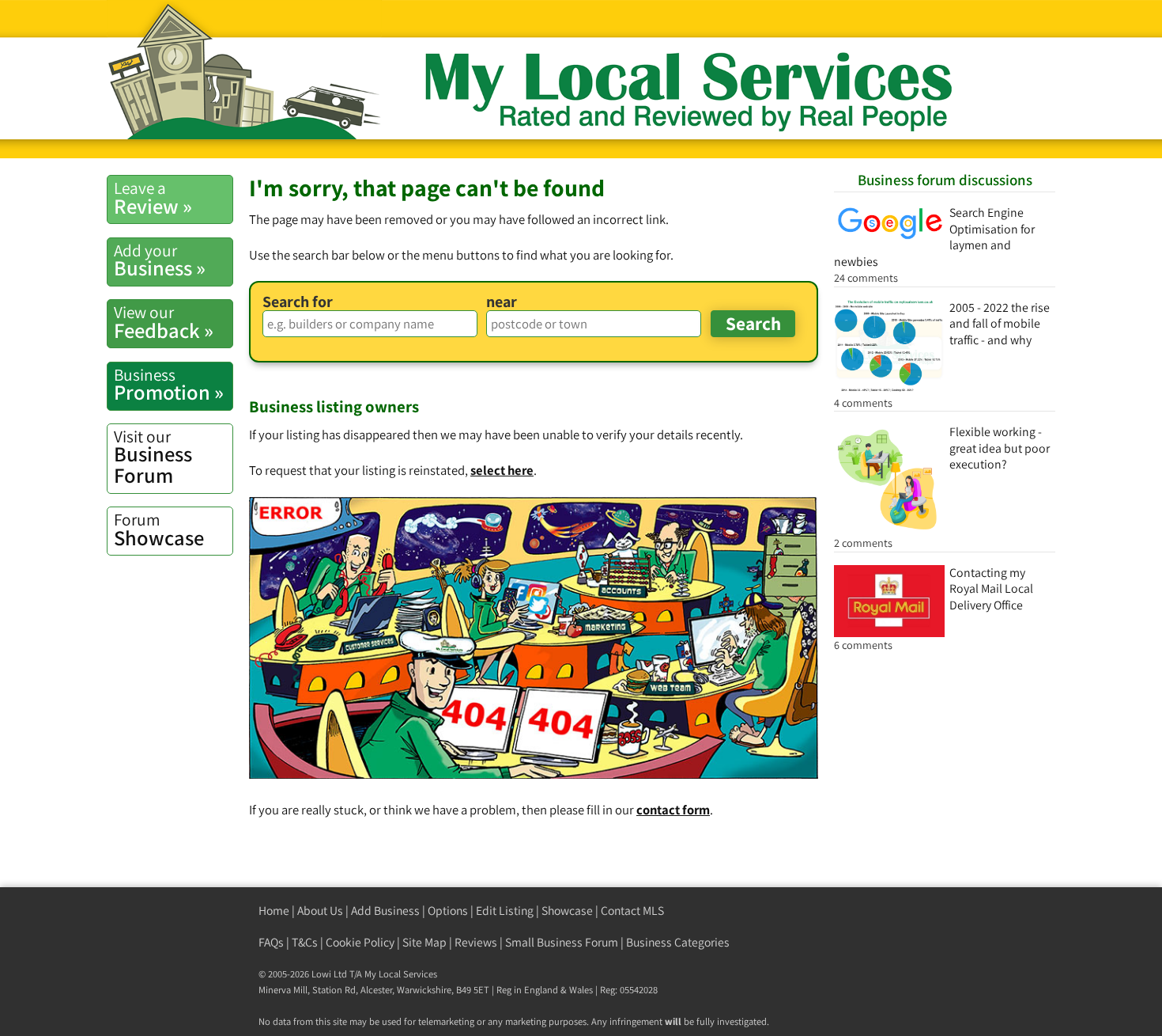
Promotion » (169, 384)
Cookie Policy (360, 942)
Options (448, 910)
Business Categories (678, 942)
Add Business (385, 910)
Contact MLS (632, 910)
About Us (320, 910)
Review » (153, 197)
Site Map (424, 942)
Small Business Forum (561, 942)
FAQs (271, 942)
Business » (160, 260)
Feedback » (163, 322)
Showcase (159, 529)
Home (273, 910)
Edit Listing (505, 910)
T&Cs (305, 942)
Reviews (476, 942)
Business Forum (153, 457)
